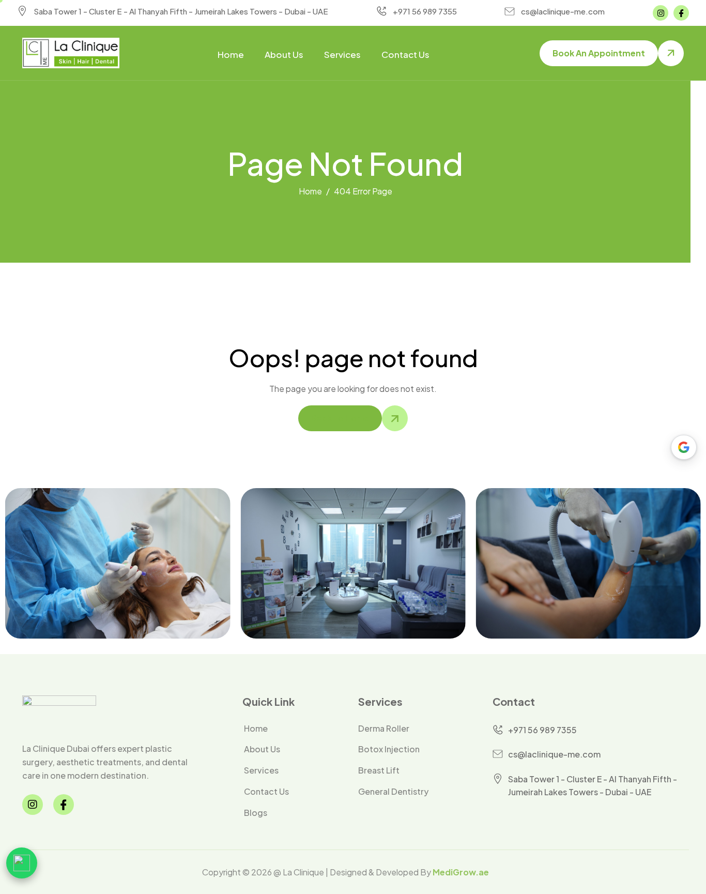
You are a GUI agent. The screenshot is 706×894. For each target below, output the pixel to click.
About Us (284, 54)
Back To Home (340, 418)
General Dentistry (393, 791)
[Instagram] (660, 13)
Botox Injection (389, 749)
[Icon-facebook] (681, 13)
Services (342, 54)
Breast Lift (379, 770)
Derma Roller (383, 728)
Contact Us (405, 54)
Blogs (255, 813)
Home (231, 54)
